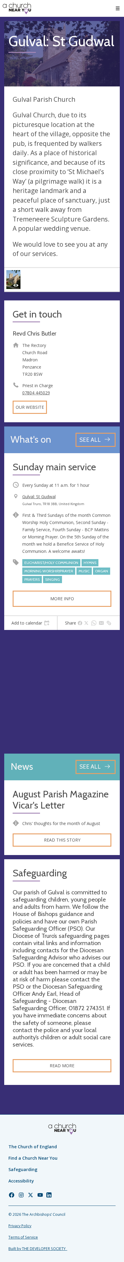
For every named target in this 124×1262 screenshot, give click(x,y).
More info (62, 598)
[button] (117, 8)
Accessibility (21, 1181)
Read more (62, 1065)
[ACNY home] (17, 8)
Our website (30, 407)
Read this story (62, 840)
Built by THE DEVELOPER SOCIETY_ (37, 1248)
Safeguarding (22, 1169)
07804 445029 (36, 393)
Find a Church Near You (32, 1158)
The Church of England (32, 1146)
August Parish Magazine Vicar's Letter (61, 800)
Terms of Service (23, 1237)
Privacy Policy (19, 1225)
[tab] (30, 623)
